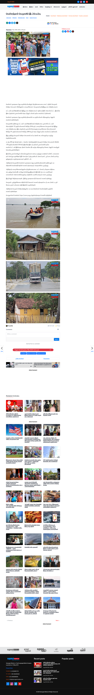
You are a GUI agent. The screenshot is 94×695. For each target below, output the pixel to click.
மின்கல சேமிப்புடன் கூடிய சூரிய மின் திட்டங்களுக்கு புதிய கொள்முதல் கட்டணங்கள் (32, 612)
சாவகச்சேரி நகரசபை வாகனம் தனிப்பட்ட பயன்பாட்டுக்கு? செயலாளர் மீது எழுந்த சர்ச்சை (50, 591)
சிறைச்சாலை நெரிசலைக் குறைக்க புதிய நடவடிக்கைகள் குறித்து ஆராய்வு (13, 591)
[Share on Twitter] (12, 23)
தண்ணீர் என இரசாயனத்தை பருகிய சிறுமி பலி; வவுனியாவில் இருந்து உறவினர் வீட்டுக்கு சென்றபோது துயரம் (13, 613)
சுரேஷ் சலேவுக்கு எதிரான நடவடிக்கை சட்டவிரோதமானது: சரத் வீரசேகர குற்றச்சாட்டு (13, 415)
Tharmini (8, 30)
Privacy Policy (9, 668)
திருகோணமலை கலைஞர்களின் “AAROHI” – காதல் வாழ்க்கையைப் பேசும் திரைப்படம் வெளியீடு (14, 549)
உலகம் (36, 7)
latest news (8, 17)
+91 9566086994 (13, 676)
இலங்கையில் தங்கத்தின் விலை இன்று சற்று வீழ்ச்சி (32, 525)
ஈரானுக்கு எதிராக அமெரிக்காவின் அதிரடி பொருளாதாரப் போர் (14, 438)
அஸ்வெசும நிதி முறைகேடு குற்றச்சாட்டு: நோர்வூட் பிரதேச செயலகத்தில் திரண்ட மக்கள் (32, 591)
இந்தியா (31, 7)
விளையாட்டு (57, 7)
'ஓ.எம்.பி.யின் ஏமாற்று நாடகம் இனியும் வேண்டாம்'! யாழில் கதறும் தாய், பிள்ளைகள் (33, 415)
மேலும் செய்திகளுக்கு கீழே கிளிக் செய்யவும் (27, 350)
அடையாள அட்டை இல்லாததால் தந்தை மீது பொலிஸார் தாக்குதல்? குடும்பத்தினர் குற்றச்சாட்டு (51, 506)
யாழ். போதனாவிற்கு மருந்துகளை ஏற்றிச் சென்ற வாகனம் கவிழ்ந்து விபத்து (51, 483)
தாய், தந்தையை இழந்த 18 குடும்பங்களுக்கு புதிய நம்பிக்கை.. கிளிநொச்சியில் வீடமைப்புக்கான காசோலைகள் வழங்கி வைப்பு (51, 440)
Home (47, 15)
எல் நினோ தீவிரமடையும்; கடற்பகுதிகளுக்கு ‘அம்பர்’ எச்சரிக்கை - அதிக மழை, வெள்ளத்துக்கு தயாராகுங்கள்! (50, 527)
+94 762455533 (15, 674)
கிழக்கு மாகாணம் (83, 15)
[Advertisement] (33, 90)
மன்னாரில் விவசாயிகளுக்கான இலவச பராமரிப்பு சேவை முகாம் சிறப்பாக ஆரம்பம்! (50, 548)
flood (27, 17)
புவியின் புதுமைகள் (73, 7)
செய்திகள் (53, 15)
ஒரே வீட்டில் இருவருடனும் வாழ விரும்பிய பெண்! (50, 414)
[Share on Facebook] (10, 23)
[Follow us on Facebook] (65, 31)
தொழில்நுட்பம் (48, 7)
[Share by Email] (17, 23)
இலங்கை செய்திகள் (62, 15)
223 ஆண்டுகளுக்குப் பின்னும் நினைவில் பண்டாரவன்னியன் (50, 460)
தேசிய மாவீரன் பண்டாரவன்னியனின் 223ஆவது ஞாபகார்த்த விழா (14, 506)
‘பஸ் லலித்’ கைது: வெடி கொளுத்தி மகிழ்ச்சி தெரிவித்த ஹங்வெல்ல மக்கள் (33, 506)
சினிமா (41, 7)
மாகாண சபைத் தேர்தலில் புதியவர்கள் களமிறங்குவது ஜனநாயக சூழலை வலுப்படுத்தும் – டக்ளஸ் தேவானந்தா (33, 484)
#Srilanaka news (21, 17)
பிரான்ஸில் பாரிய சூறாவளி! (31, 547)
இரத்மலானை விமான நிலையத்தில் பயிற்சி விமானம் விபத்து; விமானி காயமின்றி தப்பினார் (14, 461)
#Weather (15, 17)
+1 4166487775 (14, 671)
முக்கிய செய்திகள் (19, 358)
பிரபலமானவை (47, 358)
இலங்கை (25, 7)
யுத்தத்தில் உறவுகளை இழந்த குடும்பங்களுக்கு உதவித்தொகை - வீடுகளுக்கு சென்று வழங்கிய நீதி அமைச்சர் (33, 440)
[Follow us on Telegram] (63, 31)
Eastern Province (33, 17)
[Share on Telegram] (15, 23)
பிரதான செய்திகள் (73, 15)
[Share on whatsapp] (7, 23)
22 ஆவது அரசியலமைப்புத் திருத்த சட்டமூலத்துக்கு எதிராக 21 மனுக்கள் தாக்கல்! (51, 612)
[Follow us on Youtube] (73, 31)
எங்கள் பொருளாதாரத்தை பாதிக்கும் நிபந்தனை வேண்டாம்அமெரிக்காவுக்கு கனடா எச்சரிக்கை (14, 484)
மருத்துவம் (64, 7)
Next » (57, 620)
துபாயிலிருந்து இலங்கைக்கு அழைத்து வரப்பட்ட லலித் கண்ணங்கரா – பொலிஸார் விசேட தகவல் (14, 527)
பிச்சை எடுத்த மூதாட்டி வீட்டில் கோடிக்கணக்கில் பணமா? (32, 570)
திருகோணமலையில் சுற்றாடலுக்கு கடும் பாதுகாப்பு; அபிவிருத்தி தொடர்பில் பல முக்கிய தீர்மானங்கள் (33, 462)
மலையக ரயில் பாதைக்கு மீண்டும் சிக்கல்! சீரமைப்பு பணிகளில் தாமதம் (14, 571)
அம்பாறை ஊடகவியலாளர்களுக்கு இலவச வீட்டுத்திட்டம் (51, 570)
